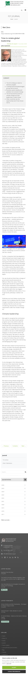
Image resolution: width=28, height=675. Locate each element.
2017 (13, 514)
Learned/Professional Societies (9, 647)
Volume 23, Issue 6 (17, 44)
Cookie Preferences (14, 671)
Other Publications (7, 463)
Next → (24, 446)
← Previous (5, 446)
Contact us (4, 654)
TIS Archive (5, 460)
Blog (3, 650)
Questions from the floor (7, 572)
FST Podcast (5, 621)
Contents (15, 446)
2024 (13, 491)
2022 (13, 498)
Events (3, 640)
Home (11, 19)
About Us (4, 638)
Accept (14, 667)
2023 (13, 495)
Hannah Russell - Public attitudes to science (11, 611)
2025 (13, 488)
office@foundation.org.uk (9, 554)
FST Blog (5, 589)
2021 (13, 501)
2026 (13, 485)
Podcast (4, 652)
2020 (13, 504)
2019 (13, 508)
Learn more (8, 663)
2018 (13, 511)
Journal (4, 455)
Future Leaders (5, 645)
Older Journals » (5, 520)
